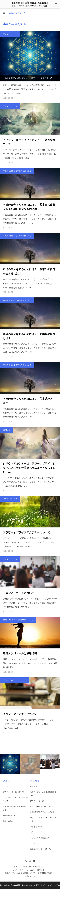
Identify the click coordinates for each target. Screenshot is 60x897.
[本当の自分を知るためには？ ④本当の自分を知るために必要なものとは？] (30, 184)
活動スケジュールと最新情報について (18, 620)
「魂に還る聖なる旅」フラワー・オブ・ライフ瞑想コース (27, 78)
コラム (32, 832)
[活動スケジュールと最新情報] (30, 632)
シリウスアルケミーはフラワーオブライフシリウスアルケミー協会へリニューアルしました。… (29, 467)
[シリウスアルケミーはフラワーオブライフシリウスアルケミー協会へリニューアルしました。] (30, 443)
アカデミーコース (10, 34)
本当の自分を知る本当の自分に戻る (17, 171)
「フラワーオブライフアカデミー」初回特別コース (29, 142)
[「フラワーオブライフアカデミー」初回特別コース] (30, 119)
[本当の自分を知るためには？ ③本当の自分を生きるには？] (30, 248)
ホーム (5, 786)
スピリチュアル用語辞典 (39, 838)
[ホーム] (4, 12)
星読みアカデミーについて (40, 849)
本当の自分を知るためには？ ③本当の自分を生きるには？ (29, 271)
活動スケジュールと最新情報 (20, 653)
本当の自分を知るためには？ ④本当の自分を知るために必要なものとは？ (29, 206)
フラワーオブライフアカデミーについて (26, 532)
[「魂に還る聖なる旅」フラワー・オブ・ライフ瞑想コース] (30, 56)
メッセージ (34, 843)
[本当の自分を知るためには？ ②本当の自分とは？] (30, 313)
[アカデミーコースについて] (30, 572)
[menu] (56, 4)
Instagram (30, 860)
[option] (10, 764)
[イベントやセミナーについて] (30, 693)
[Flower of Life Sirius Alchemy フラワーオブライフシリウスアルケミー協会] (30, 4)
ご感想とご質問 (36, 827)
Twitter (26, 860)
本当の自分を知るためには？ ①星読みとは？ (28, 400)
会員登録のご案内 (10, 816)
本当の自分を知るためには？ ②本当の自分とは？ (29, 336)
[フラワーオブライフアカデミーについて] (30, 511)
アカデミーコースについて (18, 593)
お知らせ (6, 430)
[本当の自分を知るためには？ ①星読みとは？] (30, 378)
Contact (34, 860)
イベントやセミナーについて (14, 680)
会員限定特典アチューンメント (42, 812)
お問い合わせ (8, 821)
